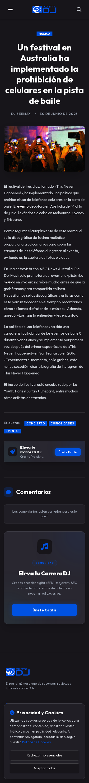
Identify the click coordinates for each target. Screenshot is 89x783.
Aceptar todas (44, 768)
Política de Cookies (36, 742)
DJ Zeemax (21, 114)
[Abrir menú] (10, 9)
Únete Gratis (67, 452)
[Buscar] (79, 9)
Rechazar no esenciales (44, 755)
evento (23, 206)
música (9, 282)
